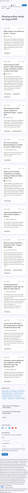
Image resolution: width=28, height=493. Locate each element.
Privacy (25, 489)
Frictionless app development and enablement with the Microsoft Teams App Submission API (14, 363)
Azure (11, 477)
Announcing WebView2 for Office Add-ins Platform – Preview (13, 214)
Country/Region (6, 443)
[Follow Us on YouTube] (12, 428)
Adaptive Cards (11, 398)
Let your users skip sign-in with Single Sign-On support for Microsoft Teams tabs (13, 325)
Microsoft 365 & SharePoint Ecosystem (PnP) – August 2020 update (13, 245)
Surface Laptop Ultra (17, 459)
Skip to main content (4, 0)
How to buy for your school (11, 471)
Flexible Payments (4, 467)
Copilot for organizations (12, 461)
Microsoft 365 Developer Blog (15, 6)
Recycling (2, 492)
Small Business (7, 477)
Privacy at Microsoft (4, 484)
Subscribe (5, 454)
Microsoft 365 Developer (7, 393)
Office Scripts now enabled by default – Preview (14, 32)
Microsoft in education (13, 467)
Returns (24, 464)
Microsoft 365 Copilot (20, 398)
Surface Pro (2, 459)
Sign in (24, 5)
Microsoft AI (3, 474)
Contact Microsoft (20, 489)
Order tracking (3, 466)
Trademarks (16, 490)
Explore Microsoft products (8, 462)
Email (3, 437)
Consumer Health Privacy (5, 489)
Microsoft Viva (17, 395)
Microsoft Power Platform (6, 475)
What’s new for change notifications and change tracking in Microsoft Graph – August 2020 (13, 174)
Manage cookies (3, 490)
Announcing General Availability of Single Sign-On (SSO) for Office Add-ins (13, 287)
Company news (21, 482)
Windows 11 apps (18, 462)
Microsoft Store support (16, 464)
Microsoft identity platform (7, 395)
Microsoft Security (10, 474)
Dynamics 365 (17, 474)
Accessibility (2, 485)
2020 (3, 8)
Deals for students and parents (13, 472)
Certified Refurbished (11, 466)
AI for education (24, 472)
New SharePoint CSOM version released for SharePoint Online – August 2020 (13, 111)
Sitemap (13, 489)
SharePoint (4, 398)
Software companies (20, 480)
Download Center (7, 464)
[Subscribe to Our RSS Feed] (16, 428)
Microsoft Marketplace (11, 480)
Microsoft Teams (13, 391)
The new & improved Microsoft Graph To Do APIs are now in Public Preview (13, 145)
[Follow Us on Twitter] (6, 428)
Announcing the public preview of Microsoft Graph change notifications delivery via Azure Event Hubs (13, 68)
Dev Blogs (4, 6)
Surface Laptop (8, 459)
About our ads (7, 492)
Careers (8, 482)
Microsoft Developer (18, 477)
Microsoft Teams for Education (12, 469)
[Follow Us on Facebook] (3, 428)
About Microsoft (13, 482)
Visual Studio (3, 482)
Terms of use (10, 490)
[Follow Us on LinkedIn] (9, 428)
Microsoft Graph (5, 391)
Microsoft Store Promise (22, 466)
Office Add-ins (21, 391)
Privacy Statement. (13, 450)
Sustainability (9, 485)
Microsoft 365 (24, 474)
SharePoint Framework (18, 393)
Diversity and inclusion (19, 484)
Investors (11, 484)
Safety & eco (22, 490)
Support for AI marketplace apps (10, 479)
